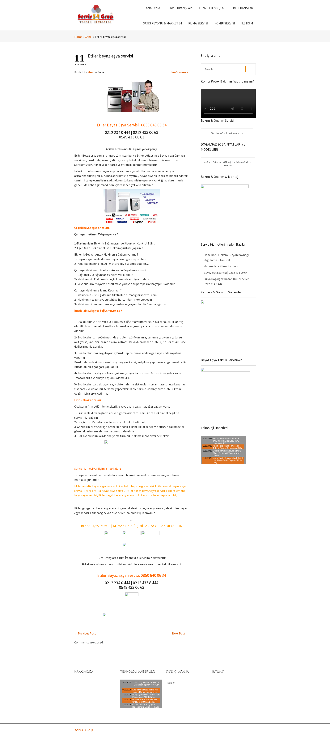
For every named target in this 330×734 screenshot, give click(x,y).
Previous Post (85, 633)
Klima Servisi (198, 23)
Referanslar (243, 8)
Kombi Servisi (224, 23)
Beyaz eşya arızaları (96, 228)
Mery (91, 72)
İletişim (247, 23)
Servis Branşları (180, 8)
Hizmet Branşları (212, 8)
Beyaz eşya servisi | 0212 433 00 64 (225, 272)
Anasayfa (153, 8)
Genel (88, 37)
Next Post (180, 633)
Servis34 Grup (84, 730)
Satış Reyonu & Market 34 (162, 23)
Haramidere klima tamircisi (221, 266)
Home (78, 37)
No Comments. (180, 72)
